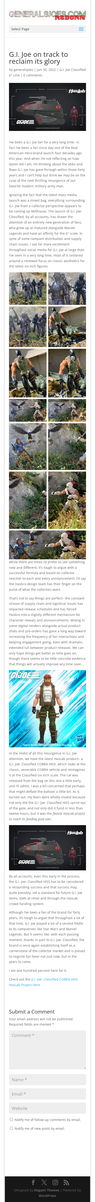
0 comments (32, 75)
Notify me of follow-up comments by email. (48, 1119)
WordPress (47, 1195)
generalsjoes (23, 69)
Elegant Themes (46, 1190)
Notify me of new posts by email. (40, 1128)
